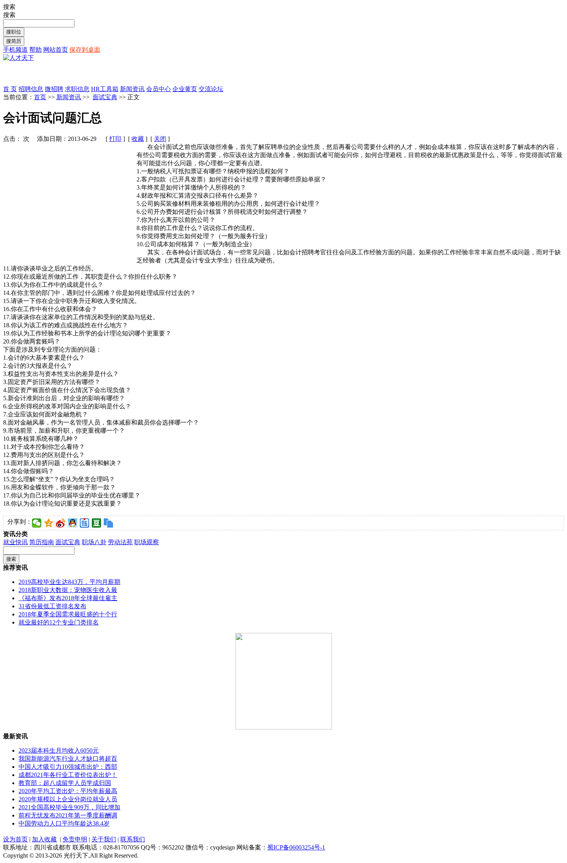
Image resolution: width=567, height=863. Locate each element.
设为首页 (15, 839)
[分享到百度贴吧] (84, 523)
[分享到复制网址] (108, 523)
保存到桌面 (84, 49)
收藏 (138, 138)
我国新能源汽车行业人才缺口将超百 (68, 758)
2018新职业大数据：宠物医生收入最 (68, 590)
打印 (115, 138)
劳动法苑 (120, 542)
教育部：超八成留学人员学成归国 (65, 783)
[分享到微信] (37, 523)
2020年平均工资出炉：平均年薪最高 (68, 791)
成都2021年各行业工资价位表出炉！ (68, 775)
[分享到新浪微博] (61, 523)
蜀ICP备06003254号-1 (296, 847)
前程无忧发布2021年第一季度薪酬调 (68, 815)
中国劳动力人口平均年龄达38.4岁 (64, 823)
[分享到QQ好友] (73, 523)
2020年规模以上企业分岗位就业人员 (68, 799)
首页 (40, 97)
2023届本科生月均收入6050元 (59, 750)
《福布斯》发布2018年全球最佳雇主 (68, 598)
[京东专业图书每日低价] (283, 727)
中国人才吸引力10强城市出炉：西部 (68, 766)
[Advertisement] (93, 73)
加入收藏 (44, 839)
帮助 (35, 49)
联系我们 (132, 839)
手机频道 (15, 49)
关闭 (160, 138)
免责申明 (74, 839)
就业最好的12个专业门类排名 (59, 622)
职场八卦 (94, 542)
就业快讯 (15, 542)
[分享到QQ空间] (49, 523)
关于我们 (103, 839)
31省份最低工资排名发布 (52, 606)
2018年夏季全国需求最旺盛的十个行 (68, 614)
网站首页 (55, 49)
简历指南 (41, 542)
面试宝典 (105, 97)
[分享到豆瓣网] (96, 523)
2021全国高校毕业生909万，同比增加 (69, 807)
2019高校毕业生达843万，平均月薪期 (69, 582)
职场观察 (146, 542)
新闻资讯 (68, 97)
